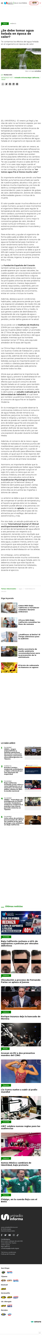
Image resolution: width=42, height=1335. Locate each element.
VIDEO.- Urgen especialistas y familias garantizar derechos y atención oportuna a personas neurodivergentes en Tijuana (13, 754)
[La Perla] (9, 1314)
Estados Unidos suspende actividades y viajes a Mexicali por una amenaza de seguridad (13, 771)
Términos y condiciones (8, 1252)
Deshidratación (30, 589)
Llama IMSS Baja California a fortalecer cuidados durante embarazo (28, 609)
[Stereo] (3, 1297)
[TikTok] (18, 1235)
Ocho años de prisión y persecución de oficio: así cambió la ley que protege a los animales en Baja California (14, 821)
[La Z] (15, 1297)
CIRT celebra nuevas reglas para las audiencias (20, 1127)
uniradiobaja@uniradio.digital (10, 1248)
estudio (3, 591)
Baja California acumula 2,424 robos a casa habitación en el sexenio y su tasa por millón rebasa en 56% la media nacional (13, 787)
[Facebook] (10, 84)
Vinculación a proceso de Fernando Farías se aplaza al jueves (20, 981)
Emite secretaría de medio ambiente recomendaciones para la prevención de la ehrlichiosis (29, 653)
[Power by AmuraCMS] (36, 1322)
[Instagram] (14, 1235)
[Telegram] (17, 84)
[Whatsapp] (3, 84)
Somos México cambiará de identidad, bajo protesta (16, 1164)
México (13, 23)
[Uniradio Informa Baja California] (15, 3)
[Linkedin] (13, 84)
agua (20, 589)
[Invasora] (3, 1272)
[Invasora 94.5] (3, 1280)
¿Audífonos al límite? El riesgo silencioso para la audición (29, 637)
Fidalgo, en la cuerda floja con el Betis (19, 1200)
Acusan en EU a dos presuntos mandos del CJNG (18, 1054)
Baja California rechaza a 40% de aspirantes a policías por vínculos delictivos (19, 943)
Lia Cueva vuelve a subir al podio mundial (19, 1090)
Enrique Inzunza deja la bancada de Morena (20, 1017)
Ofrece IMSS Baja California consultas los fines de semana (29, 622)
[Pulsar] (9, 1272)
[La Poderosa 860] (9, 1281)
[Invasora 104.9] (3, 1289)
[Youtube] (9, 1235)
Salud (5, 23)
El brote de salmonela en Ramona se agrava (28, 666)
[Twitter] (6, 84)
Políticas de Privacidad (8, 1254)
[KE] (3, 1314)
